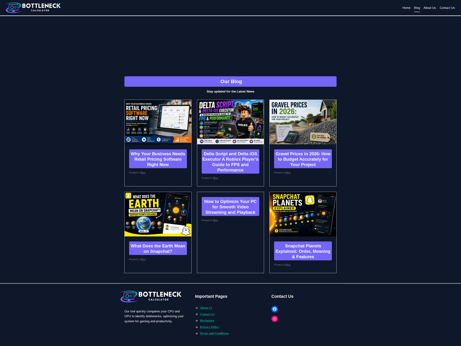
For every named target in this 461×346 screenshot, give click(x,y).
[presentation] (158, 122)
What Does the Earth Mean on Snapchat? (158, 248)
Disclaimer (207, 320)
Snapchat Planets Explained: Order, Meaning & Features (303, 251)
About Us (430, 8)
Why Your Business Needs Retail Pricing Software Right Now (158, 159)
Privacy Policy (209, 327)
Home (406, 8)
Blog (417, 8)
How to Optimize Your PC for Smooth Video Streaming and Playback (230, 207)
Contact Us (447, 8)
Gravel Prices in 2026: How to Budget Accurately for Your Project (303, 159)
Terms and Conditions (214, 333)
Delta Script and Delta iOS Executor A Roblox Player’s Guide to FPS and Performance (230, 161)
